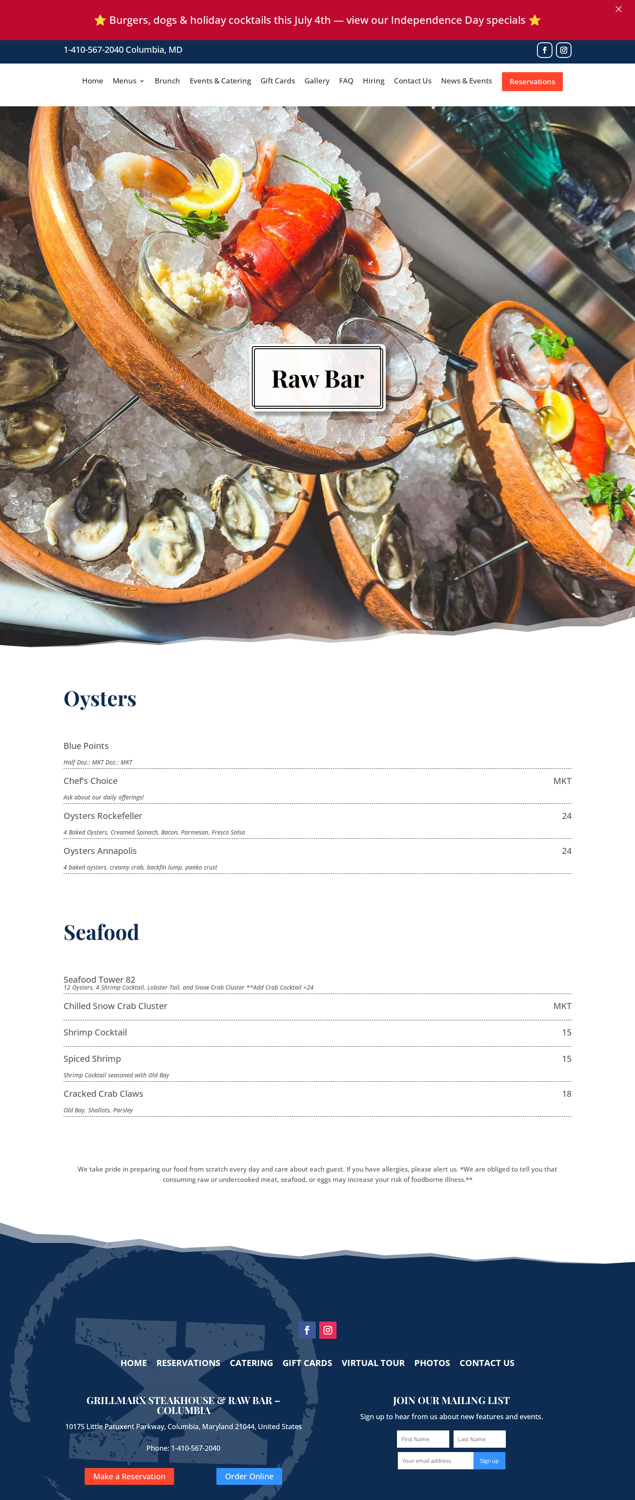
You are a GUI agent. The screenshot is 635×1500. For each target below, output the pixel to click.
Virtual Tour (373, 1364)
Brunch (167, 82)
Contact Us (413, 82)
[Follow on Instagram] (564, 50)
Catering (251, 1364)
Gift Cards (277, 82)
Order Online (249, 1476)
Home (92, 82)
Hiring (373, 82)
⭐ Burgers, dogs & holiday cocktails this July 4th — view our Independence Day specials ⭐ (317, 20)
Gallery (317, 82)
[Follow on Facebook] (544, 50)
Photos (432, 1364)
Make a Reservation (129, 1476)
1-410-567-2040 (94, 49)
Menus (125, 82)
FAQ (346, 82)
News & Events (466, 82)
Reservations (532, 81)
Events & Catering (220, 82)
